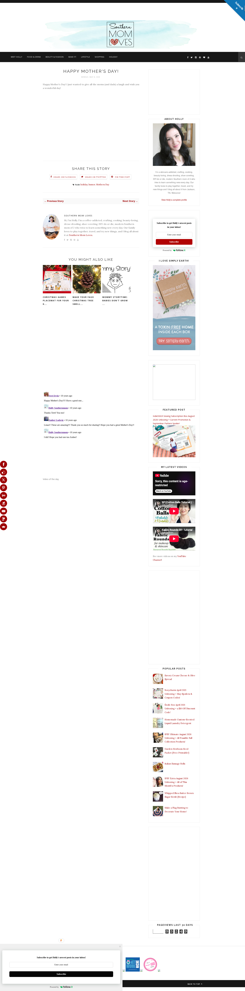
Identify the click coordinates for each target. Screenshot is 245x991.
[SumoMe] (3, 526)
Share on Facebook (65, 177)
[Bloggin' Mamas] (150, 970)
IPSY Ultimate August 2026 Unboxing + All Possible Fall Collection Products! (178, 738)
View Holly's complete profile (174, 199)
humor (92, 184)
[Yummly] (3, 495)
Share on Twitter (95, 177)
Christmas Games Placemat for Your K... (56, 300)
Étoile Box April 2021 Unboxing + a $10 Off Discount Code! (180, 708)
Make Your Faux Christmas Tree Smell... (83, 300)
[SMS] (3, 518)
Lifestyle (85, 57)
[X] (3, 479)
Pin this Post (122, 177)
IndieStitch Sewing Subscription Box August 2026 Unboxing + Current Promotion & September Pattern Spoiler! (174, 420)
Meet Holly (16, 57)
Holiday (113, 57)
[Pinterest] (3, 487)
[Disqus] (91, 352)
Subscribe (174, 242)
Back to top (194, 984)
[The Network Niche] (133, 970)
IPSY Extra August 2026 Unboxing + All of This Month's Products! (176, 782)
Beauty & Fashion (55, 57)
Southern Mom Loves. (81, 235)
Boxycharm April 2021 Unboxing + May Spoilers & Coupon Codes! (178, 694)
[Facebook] (3, 464)
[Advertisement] (85, 10)
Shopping (99, 57)
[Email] (3, 511)
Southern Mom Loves (78, 215)
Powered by (167, 250)
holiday (84, 184)
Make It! (72, 57)
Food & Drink (34, 57)
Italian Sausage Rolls (175, 763)
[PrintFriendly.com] (3, 503)
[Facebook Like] (3, 472)
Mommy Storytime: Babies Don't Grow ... (115, 300)
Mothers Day (102, 184)
